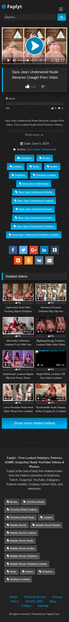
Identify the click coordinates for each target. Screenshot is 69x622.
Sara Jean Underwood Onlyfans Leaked (35, 234)
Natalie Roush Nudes (22, 548)
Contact (26, 605)
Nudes (54, 166)
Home (13, 597)
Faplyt (14, 6)
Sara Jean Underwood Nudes (35, 217)
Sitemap (43, 605)
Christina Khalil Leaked (23, 509)
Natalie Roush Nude (21, 540)
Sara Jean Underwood (41, 149)
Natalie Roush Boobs (48, 525)
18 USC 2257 (34, 601)
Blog (53, 601)
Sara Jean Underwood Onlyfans (35, 226)
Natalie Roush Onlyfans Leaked (28, 563)
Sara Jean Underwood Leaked (35, 200)
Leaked (17, 166)
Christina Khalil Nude (22, 517)
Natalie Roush (18, 525)
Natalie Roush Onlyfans (23, 555)
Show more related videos (34, 423)
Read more (32, 134)
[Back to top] (58, 611)
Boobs (46, 158)
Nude (36, 166)
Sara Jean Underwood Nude (35, 209)
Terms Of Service (35, 597)
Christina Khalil (35, 501)
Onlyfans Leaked (46, 175)
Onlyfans (26, 158)
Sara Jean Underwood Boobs (35, 192)
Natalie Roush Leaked (23, 532)
